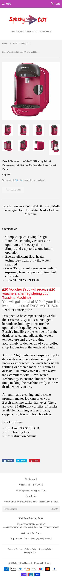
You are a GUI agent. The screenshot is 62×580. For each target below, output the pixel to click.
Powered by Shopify (42, 563)
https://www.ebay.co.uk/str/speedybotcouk (31, 538)
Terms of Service (15, 549)
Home (4, 43)
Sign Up (54, 509)
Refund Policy (31, 549)
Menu (8, 4)
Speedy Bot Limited (23, 563)
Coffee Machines (20, 43)
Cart (57, 4)
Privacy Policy (30, 552)
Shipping (19, 180)
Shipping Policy (45, 549)
